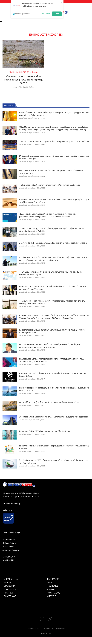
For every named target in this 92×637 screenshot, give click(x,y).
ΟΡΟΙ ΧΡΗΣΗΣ (60, 628)
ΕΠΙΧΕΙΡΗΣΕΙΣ (10, 589)
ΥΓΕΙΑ (49, 582)
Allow (56, 13)
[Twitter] (50, 619)
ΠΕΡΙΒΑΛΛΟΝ (53, 579)
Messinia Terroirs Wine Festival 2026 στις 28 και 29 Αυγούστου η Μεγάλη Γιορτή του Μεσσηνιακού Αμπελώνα (54, 200)
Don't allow (45, 13)
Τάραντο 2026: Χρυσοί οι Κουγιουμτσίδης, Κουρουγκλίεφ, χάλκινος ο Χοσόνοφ (54, 141)
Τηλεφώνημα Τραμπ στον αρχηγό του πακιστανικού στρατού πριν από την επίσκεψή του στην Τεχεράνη (52, 302)
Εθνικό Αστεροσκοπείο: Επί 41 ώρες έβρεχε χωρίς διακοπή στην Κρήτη (23, 79)
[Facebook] (42, 619)
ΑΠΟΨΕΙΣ (51, 596)
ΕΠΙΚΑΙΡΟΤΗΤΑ (11, 579)
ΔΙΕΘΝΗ (51, 589)
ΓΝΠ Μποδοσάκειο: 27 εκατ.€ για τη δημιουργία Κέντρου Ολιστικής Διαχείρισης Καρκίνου (54, 447)
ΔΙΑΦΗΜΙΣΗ (8, 560)
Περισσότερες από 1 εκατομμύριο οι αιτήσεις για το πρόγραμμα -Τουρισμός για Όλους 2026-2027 (54, 389)
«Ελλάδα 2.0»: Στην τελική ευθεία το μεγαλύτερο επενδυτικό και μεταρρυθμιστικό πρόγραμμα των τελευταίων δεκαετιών (47, 215)
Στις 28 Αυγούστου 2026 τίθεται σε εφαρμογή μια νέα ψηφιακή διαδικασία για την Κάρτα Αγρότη (53, 461)
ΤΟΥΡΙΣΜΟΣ (52, 586)
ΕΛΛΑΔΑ (7, 582)
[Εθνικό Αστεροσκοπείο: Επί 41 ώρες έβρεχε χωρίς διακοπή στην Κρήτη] (23, 54)
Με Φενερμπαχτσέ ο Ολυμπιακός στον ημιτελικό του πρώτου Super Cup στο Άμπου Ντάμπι (52, 374)
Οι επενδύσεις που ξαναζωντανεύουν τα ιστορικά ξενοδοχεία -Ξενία (49, 402)
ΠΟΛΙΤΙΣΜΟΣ (10, 596)
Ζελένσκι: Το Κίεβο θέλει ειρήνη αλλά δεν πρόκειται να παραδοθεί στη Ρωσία (53, 243)
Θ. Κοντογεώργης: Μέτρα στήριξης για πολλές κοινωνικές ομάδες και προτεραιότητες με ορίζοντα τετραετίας (49, 345)
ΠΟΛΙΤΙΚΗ (8, 592)
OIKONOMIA (9, 586)
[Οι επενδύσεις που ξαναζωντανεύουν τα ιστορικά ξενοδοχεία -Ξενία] (10, 406)
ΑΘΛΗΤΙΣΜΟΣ (53, 592)
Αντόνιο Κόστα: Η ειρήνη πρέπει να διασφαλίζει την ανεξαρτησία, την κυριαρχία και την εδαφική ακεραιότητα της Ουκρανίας (54, 258)
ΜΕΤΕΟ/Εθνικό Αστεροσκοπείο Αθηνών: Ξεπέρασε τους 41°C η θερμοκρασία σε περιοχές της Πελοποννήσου (54, 113)
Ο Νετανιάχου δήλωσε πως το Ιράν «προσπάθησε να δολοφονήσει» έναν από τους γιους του (53, 171)
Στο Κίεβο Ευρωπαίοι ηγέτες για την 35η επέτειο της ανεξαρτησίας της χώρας (53, 417)
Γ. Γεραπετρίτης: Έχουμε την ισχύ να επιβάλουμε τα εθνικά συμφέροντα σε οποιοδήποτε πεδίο (51, 331)
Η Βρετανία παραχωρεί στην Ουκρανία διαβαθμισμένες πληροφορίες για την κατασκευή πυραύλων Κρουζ (52, 287)
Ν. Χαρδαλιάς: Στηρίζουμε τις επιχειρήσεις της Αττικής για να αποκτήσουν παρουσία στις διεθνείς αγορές (51, 360)
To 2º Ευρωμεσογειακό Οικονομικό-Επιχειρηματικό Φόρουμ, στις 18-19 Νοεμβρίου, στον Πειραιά (50, 273)
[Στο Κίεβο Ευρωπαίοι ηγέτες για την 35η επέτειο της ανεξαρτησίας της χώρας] (10, 420)
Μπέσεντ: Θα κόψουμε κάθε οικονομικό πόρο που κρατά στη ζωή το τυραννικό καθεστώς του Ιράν (54, 157)
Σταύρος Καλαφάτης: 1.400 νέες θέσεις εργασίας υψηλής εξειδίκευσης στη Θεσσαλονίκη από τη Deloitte (52, 229)
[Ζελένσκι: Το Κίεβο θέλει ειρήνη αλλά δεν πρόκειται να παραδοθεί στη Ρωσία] (10, 246)
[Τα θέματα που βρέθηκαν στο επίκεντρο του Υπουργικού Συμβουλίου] (10, 188)
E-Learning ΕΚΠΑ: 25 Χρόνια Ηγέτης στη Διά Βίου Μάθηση (44, 431)
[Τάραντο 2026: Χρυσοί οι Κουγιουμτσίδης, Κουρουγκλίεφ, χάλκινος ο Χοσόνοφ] (10, 145)
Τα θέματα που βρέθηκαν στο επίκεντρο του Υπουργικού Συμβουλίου (49, 185)
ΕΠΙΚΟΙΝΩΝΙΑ (9, 556)
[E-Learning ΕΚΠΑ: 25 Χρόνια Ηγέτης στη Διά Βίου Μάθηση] (10, 435)
